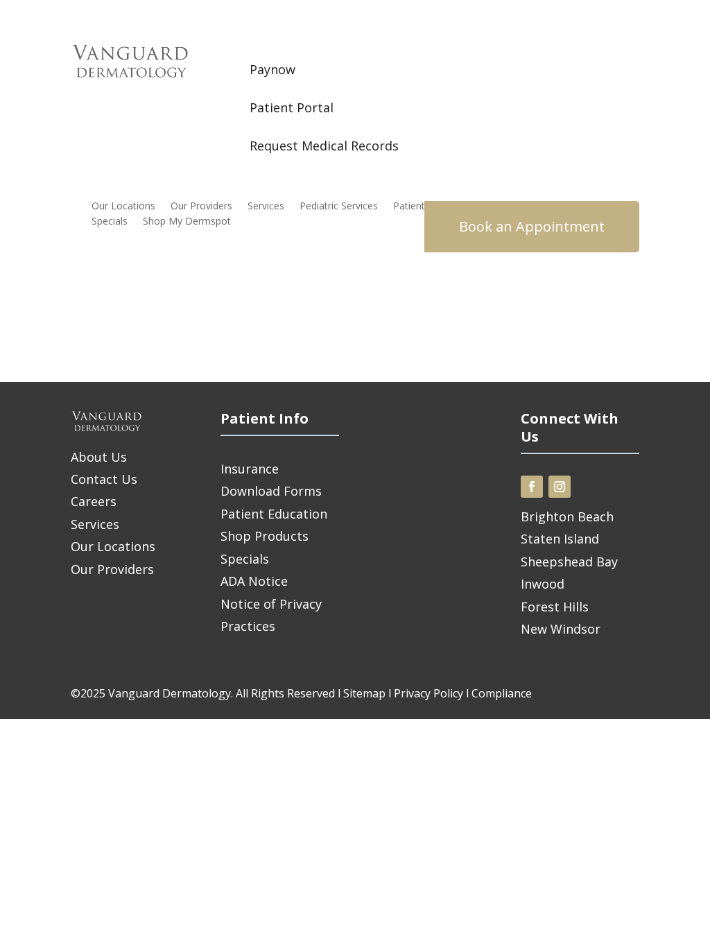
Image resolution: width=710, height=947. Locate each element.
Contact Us (104, 479)
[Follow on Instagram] (559, 487)
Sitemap (364, 693)
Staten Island (560, 538)
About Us (99, 457)
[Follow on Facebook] (532, 487)
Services (266, 206)
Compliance (501, 693)
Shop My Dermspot (187, 221)
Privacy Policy (428, 693)
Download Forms (271, 491)
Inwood (542, 583)
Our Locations (123, 206)
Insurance (249, 468)
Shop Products (264, 536)
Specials (110, 221)
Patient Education (273, 513)
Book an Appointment (532, 226)
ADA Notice (254, 581)
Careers (93, 501)
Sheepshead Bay (569, 561)
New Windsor (560, 628)
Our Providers (201, 206)
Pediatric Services (339, 206)
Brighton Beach (567, 516)
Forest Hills (555, 606)
